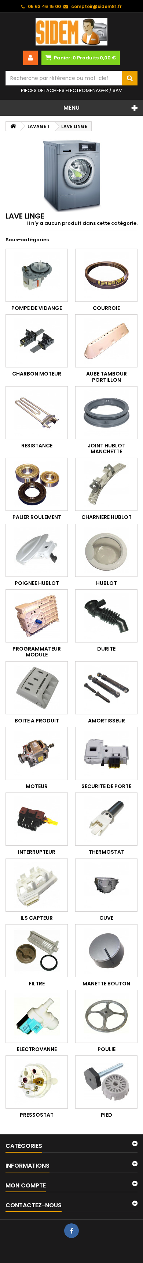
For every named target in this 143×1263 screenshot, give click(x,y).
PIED (106, 1115)
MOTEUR (37, 786)
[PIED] (106, 1082)
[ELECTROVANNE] (37, 1016)
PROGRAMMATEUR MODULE (36, 651)
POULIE (106, 1049)
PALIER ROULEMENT (36, 517)
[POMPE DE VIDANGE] (37, 275)
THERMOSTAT (106, 852)
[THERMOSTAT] (106, 819)
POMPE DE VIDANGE (36, 308)
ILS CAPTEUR (37, 918)
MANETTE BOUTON (106, 983)
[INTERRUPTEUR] (37, 819)
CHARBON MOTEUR (36, 373)
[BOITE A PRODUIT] (37, 687)
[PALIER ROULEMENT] (37, 484)
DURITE (106, 648)
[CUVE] (106, 885)
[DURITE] (106, 616)
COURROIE (106, 308)
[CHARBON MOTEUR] (37, 340)
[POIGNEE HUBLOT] (37, 550)
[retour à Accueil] (13, 126)
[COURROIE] (106, 275)
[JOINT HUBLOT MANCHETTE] (106, 412)
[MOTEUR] (37, 753)
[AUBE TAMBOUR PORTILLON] (106, 340)
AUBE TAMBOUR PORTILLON (106, 376)
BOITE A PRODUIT (37, 720)
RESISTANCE (36, 445)
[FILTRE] (37, 950)
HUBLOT (106, 583)
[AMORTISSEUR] (106, 687)
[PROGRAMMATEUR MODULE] (37, 616)
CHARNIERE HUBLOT (106, 517)
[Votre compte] (30, 58)
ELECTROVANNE (37, 1049)
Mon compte (26, 1185)
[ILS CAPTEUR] (37, 885)
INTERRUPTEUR (36, 852)
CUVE (106, 918)
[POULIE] (106, 1016)
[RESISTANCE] (37, 412)
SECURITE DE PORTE (106, 786)
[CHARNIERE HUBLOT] (106, 484)
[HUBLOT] (106, 550)
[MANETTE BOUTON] (106, 950)
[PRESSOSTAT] (37, 1082)
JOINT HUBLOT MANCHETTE (106, 448)
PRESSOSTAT (37, 1115)
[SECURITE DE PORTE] (106, 753)
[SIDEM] (72, 31)
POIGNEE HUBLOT (37, 583)
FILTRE (37, 983)
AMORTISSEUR (106, 720)
